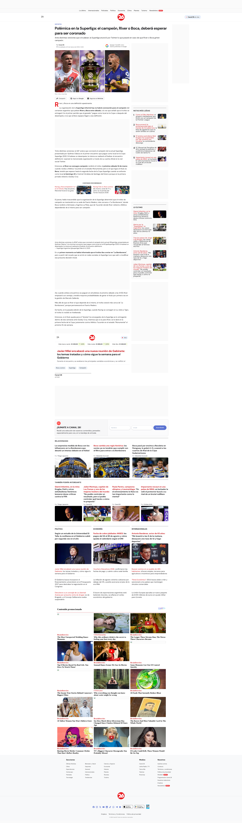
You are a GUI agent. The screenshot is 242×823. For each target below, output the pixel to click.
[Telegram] (117, 807)
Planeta (106, 772)
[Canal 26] (121, 796)
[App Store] (128, 807)
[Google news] (120, 807)
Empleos (160, 783)
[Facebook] (94, 807)
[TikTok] (110, 807)
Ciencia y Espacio (109, 764)
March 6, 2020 (85, 248)
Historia (106, 769)
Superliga (72, 368)
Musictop (142, 775)
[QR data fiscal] (147, 808)
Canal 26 (61, 45)
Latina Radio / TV (144, 766)
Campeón (82, 368)
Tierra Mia (142, 769)
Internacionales (139, 529)
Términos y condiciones (165, 769)
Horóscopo (69, 772)
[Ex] (100, 807)
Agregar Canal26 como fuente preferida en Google (118, 45)
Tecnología (69, 777)
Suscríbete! (160, 428)
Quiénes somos (162, 764)
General (87, 769)
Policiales (69, 775)
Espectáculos (70, 769)
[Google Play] (139, 807)
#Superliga (113, 242)
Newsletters (163, 786)
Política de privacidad (164, 772)
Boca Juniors (60, 368)
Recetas (106, 775)
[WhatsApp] (113, 807)
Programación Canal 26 (165, 777)
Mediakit (162, 775)
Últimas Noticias (71, 764)
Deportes (58, 24)
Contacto (160, 766)
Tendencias (88, 777)
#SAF (76, 242)
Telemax (141, 772)
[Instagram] (97, 807)
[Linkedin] (107, 807)
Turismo (106, 777)
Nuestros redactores (164, 780)
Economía (98, 529)
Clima (68, 766)
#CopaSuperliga (109, 244)
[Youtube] (103, 807)
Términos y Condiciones (117, 814)
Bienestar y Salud (90, 764)
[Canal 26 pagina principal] (121, 20)
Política (59, 529)
